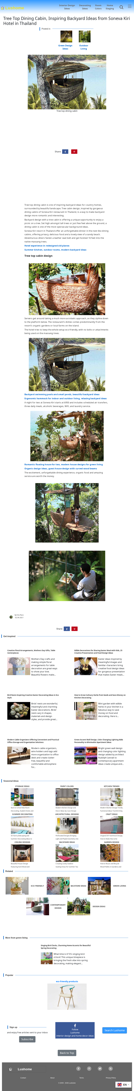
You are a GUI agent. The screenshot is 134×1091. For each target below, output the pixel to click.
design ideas (99, 906)
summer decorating (22, 814)
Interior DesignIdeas (67, 7)
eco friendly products (67, 981)
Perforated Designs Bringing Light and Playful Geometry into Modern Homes (67, 839)
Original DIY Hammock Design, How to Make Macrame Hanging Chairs (111, 839)
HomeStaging (110, 7)
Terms (81, 1078)
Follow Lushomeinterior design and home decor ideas (75, 1032)
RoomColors (98, 7)
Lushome (14, 7)
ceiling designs (22, 842)
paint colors (67, 786)
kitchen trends (111, 786)
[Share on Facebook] (65, 151)
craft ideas (112, 814)
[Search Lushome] (120, 7)
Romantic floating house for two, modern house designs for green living (63, 464)
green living (119, 886)
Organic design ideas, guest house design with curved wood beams (60, 468)
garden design (111, 842)
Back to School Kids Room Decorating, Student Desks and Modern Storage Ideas (22, 811)
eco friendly (37, 886)
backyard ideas (67, 842)
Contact (23, 1078)
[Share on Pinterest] (74, 151)
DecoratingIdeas (85, 7)
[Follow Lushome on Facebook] (78, 1068)
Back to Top (67, 1053)
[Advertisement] (67, 179)
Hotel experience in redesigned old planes (46, 245)
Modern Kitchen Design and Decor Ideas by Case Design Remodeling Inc (66, 811)
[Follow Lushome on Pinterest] (89, 1068)
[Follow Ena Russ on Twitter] (100, 1068)
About (52, 1078)
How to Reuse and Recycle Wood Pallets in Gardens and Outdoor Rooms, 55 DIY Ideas (111, 867)
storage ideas (22, 786)
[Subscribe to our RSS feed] (110, 1068)
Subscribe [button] (27, 1039)
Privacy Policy (111, 1078)
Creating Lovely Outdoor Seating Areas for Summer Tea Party (67, 867)
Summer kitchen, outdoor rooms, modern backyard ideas (55, 249)
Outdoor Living (83, 45)
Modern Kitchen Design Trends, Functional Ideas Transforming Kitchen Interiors (111, 811)
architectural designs (67, 814)
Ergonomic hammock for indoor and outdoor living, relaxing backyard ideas (65, 398)
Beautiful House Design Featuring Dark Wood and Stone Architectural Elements (21, 867)
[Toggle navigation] (129, 6)
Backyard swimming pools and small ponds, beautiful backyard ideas (62, 394)
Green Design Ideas (65, 45)
